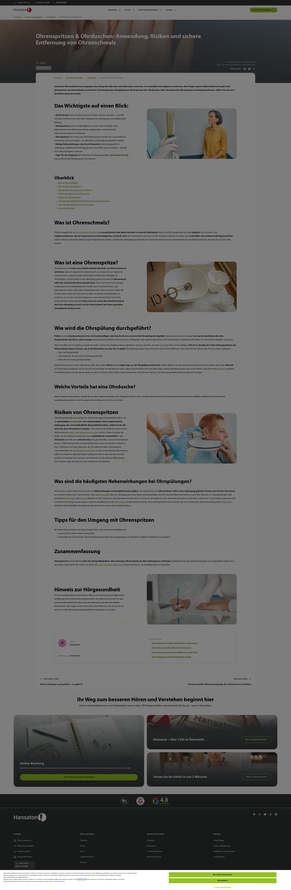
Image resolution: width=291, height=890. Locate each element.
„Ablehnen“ (81, 879)
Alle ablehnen (222, 880)
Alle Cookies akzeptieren (222, 875)
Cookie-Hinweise (59, 881)
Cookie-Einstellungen (222, 887)
